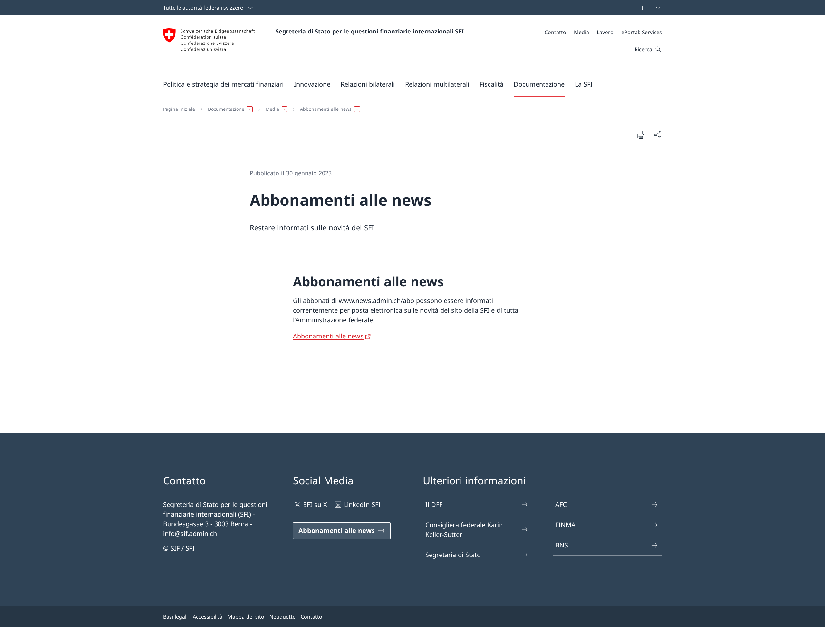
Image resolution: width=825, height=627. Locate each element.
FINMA (565, 524)
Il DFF (433, 504)
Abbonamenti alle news (328, 336)
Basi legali (175, 616)
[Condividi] (657, 134)
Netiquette (282, 616)
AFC (561, 504)
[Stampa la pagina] (640, 134)
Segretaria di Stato (453, 554)
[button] (223, 84)
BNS (561, 545)
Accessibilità (207, 616)
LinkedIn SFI (362, 504)
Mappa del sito (246, 616)
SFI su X (315, 504)
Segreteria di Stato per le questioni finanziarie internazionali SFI (370, 31)
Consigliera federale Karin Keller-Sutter (464, 529)
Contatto (311, 616)
